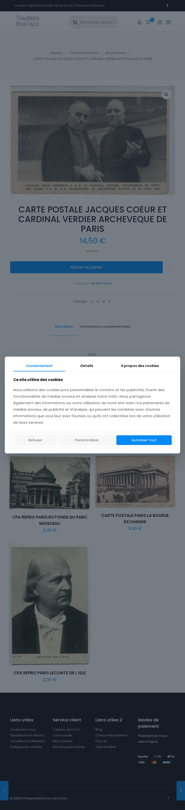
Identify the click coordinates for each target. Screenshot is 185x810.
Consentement (39, 365)
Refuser (35, 440)
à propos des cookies (140, 365)
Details (86, 365)
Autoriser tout (144, 440)
